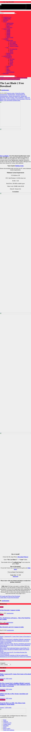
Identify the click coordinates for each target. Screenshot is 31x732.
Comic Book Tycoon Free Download (9, 597)
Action (6, 78)
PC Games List (13, 49)
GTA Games (13, 41)
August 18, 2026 (4, 678)
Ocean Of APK (13, 44)
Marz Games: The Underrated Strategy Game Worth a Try (14, 648)
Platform (8, 66)
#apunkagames (11, 94)
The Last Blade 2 (4, 156)
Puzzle (11, 50)
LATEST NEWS (7, 56)
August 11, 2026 (4, 698)
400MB (8, 34)
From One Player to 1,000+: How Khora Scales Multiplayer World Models (12, 703)
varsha (10, 678)
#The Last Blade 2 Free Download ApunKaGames (15, 99)
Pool (7, 47)
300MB (8, 33)
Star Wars (12, 59)
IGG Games (13, 43)
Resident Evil (9, 53)
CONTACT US (7, 17)
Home (4, 720)
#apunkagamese (4, 96)
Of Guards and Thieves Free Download (10, 596)
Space (7, 69)
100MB (8, 30)
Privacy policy (6, 728)
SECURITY (9, 24)
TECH (5, 21)
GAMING (6, 39)
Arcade (11, 62)
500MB (8, 36)
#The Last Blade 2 (19, 97)
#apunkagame (3, 94)
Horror (11, 64)
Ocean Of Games (14, 46)
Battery (8, 26)
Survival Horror (10, 72)
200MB (8, 31)
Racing (11, 52)
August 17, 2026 (4, 689)
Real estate (6, 73)
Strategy (8, 70)
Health (11, 60)
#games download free (14, 96)
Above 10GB (9, 37)
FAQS (4, 727)
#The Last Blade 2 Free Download (16, 99)
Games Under (6, 29)
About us (5, 721)
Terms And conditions (8, 730)
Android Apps (10, 23)
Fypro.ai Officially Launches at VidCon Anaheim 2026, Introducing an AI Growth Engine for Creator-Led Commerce (15, 656)
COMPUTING (7, 18)
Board (11, 63)
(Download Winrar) (22, 557)
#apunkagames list (20, 94)
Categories (2, 663)
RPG (7, 67)
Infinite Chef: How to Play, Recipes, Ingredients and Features (15, 643)
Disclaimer (6, 725)
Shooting (8, 54)
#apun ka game (11, 93)
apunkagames (5, 90)
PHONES (5, 20)
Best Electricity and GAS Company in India (12, 627)
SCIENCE (9, 57)
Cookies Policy (7, 724)
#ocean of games (10, 97)
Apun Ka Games (12, 78)
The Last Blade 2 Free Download (15, 572)
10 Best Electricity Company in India (10, 610)
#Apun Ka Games (19, 93)
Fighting (19, 78)
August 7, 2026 (4, 707)
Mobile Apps (9, 40)
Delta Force (9, 27)
